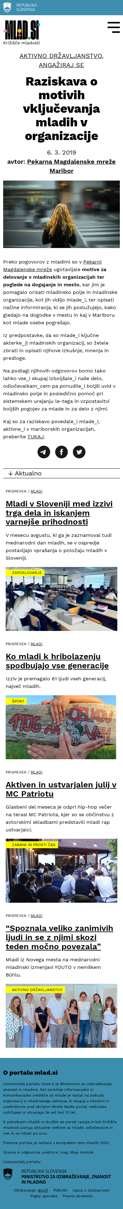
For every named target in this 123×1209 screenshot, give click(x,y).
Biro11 (43, 1190)
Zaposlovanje (27, 572)
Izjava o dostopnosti (91, 1190)
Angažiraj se (61, 65)
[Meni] (114, 27)
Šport (18, 701)
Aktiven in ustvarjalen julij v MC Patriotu (61, 789)
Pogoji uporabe (43, 1196)
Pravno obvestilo (77, 1196)
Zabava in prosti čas (34, 845)
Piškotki (60, 1190)
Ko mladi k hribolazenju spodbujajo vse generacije (57, 661)
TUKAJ (35, 437)
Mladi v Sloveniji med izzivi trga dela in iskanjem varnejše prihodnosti (59, 512)
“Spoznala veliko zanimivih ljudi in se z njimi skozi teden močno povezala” (59, 937)
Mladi (37, 491)
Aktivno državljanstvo (61, 56)
